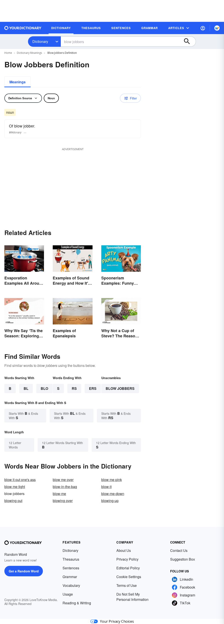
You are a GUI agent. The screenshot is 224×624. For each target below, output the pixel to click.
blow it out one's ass (20, 479)
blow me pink (111, 479)
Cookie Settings (128, 576)
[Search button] (189, 41)
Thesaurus (71, 559)
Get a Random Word (24, 571)
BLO (44, 388)
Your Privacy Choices (117, 621)
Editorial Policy (128, 567)
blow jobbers (120, 388)
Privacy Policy (127, 559)
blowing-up (110, 500)
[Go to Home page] (23, 28)
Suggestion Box (182, 559)
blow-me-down (112, 493)
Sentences (71, 567)
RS (74, 388)
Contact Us (178, 550)
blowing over (63, 500)
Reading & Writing (77, 602)
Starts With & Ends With (23, 415)
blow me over (63, 479)
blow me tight (14, 486)
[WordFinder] (217, 28)
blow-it (106, 486)
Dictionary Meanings (29, 53)
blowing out (13, 500)
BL (26, 388)
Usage (68, 594)
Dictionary (40, 41)
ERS (92, 388)
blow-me (59, 493)
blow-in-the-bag (65, 486)
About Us (123, 550)
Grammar (70, 576)
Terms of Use (126, 585)
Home (8, 53)
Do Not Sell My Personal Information (132, 597)
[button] (202, 28)
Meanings (17, 81)
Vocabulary (71, 585)
